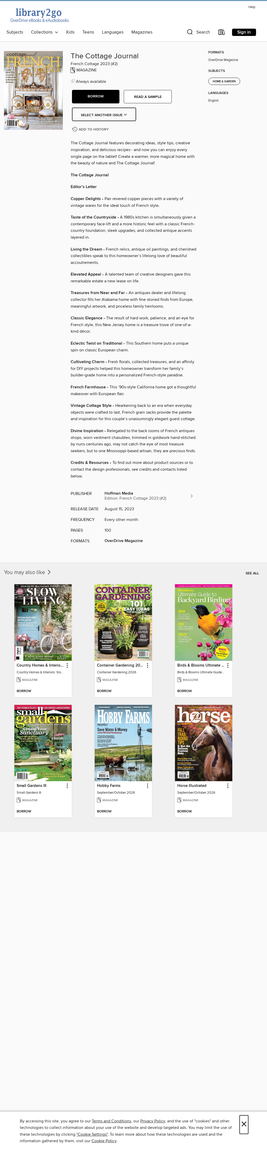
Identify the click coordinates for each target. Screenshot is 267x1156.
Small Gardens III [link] (31, 786)
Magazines (142, 32)
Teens (88, 32)
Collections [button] (43, 32)
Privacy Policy (152, 1121)
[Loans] (221, 33)
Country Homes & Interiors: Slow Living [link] (40, 665)
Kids (70, 32)
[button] (198, 33)
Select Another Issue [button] (102, 115)
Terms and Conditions (111, 1121)
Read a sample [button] (148, 97)
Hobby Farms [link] (108, 786)
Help (251, 7)
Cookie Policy (104, 1140)
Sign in (244, 32)
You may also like (25, 572)
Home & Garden (224, 81)
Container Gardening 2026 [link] (121, 665)
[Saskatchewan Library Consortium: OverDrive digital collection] (39, 15)
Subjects (15, 32)
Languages (113, 32)
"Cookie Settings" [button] (92, 1134)
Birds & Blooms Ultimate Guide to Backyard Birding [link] (201, 665)
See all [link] (252, 573)
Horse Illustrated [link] (192, 786)
